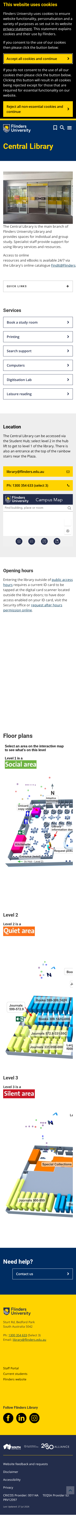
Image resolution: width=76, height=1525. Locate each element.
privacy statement (17, 28)
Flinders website (14, 1379)
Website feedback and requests (25, 1464)
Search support (19, 351)
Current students (15, 1374)
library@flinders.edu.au (25, 471)
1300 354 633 (17, 1335)
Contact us (24, 1274)
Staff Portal (11, 1368)
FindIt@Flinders (63, 265)
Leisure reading (19, 394)
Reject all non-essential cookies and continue (35, 109)
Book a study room (22, 322)
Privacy (8, 1487)
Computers (16, 365)
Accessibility (11, 1480)
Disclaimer (10, 1472)
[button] (55, 127)
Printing (13, 336)
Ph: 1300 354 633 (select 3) (27, 485)
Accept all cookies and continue (32, 58)
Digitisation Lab (19, 379)
